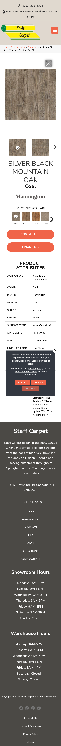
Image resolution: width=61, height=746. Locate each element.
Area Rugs (30, 551)
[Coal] (16, 216)
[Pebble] (45, 216)
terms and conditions (26, 371)
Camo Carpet (30, 559)
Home (6, 47)
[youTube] (38, 708)
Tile (31, 535)
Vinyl (23, 47)
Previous (6, 146)
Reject (39, 382)
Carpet (30, 511)
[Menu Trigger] (54, 30)
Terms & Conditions (30, 726)
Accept (22, 382)
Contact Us (31, 234)
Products (32, 47)
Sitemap (30, 742)
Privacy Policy (30, 734)
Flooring (15, 47)
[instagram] (27, 708)
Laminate (30, 527)
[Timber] (26, 216)
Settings (31, 388)
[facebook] (21, 708)
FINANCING (30, 247)
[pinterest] (32, 708)
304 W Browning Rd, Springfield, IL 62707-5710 (30, 487)
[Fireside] (35, 216)
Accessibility (30, 718)
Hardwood (30, 519)
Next (54, 146)
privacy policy (35, 368)
